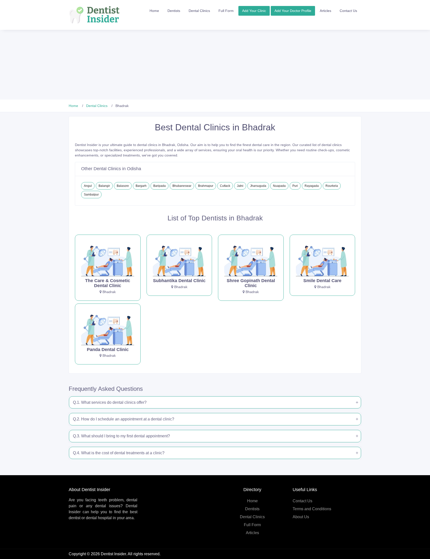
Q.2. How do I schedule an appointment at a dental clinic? (123, 419)
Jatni (240, 186)
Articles (325, 11)
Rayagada (312, 186)
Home (154, 11)
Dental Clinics (199, 11)
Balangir (104, 186)
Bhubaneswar (181, 186)
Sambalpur (91, 194)
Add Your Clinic (254, 11)
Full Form (226, 11)
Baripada (159, 186)
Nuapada (279, 186)
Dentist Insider (113, 554)
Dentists (173, 11)
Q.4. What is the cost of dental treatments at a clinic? (118, 453)
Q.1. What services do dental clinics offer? (110, 402)
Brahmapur (205, 186)
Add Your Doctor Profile (292, 11)
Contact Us (348, 11)
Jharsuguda (258, 186)
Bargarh (141, 186)
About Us (301, 517)
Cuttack (225, 186)
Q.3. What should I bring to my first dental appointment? (121, 436)
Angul (88, 186)
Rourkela (331, 186)
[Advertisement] (149, 65)
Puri (295, 186)
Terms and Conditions (312, 509)
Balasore (123, 186)
